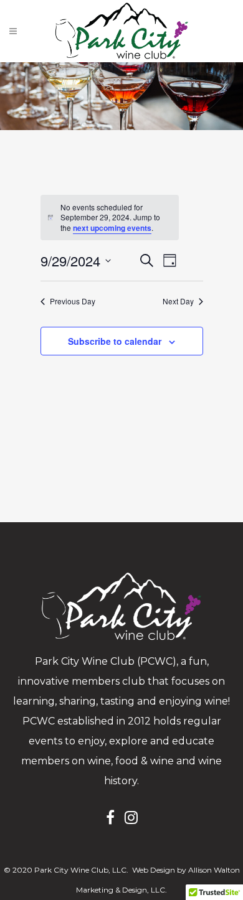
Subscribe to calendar (114, 341)
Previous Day (72, 301)
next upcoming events (112, 227)
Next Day (178, 301)
